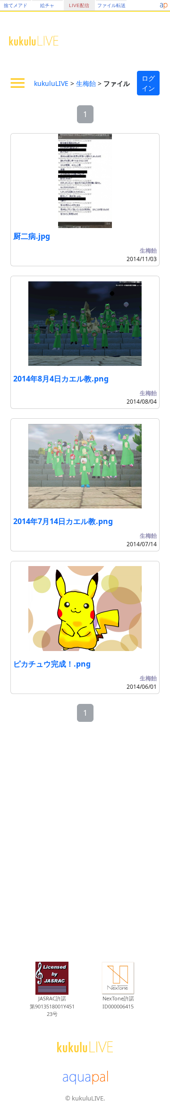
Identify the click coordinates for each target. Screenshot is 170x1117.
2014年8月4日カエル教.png (61, 378)
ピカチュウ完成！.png (52, 664)
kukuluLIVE (51, 83)
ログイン (148, 83)
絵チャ (47, 5)
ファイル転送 (111, 5)
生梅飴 (86, 83)
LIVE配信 (79, 5)
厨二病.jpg (31, 236)
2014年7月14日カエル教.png (63, 521)
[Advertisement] (85, 843)
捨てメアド (15, 5)
